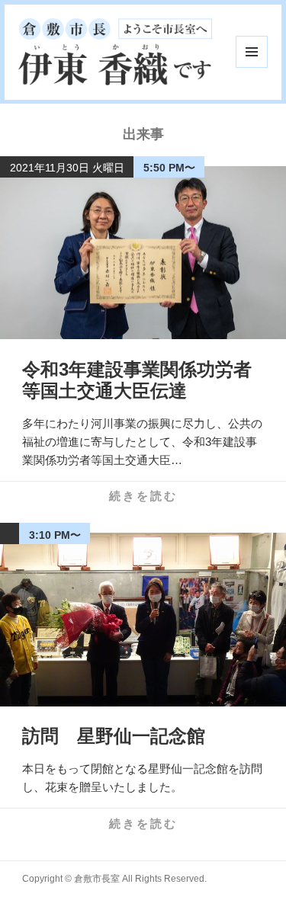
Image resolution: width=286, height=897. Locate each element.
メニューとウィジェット (252, 52)
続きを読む (143, 495)
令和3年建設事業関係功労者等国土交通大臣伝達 (137, 380)
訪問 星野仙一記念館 (113, 736)
